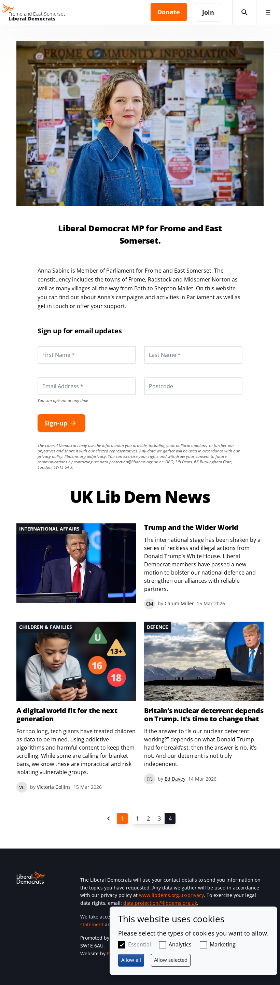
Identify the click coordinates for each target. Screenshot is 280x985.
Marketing (223, 944)
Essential (139, 944)
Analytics (180, 944)
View (140, 566)
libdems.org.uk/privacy (85, 456)
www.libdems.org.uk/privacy (171, 895)
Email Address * (53, 377)
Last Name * (156, 346)
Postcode (153, 377)
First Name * (50, 346)
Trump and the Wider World (191, 527)
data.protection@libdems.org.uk (129, 462)
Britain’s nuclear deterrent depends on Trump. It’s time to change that (204, 715)
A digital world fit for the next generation (66, 715)
